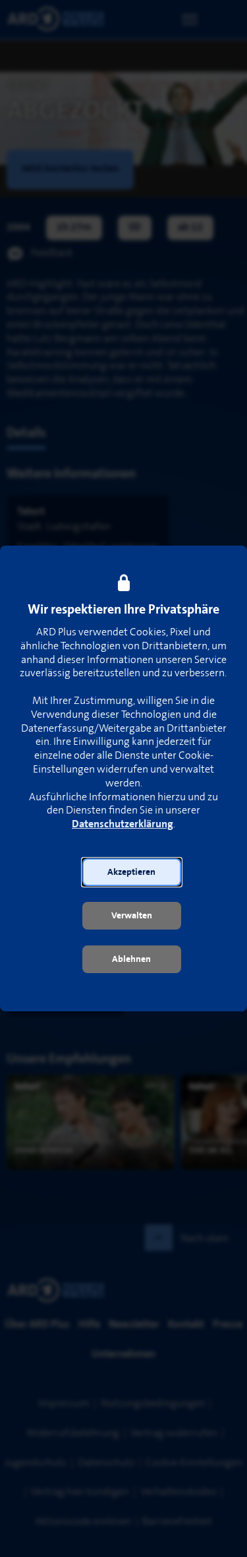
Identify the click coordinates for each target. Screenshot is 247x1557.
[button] (131, 872)
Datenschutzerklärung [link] (122, 824)
